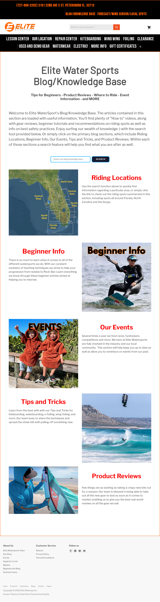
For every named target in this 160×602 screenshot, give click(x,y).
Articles (41, 586)
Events (6, 558)
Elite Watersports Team (14, 550)
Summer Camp (10, 572)
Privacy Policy (42, 554)
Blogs (33, 586)
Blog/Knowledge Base (81, 14)
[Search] (116, 27)
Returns (39, 550)
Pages (49, 586)
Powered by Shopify (40, 594)
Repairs (6, 565)
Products (13, 586)
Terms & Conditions (45, 558)
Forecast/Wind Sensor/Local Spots (122, 14)
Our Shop (7, 554)
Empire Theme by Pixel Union (16, 594)
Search (100, 159)
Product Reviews (116, 476)
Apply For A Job (10, 561)
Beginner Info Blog (11, 568)
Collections (24, 586)
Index (5, 586)
